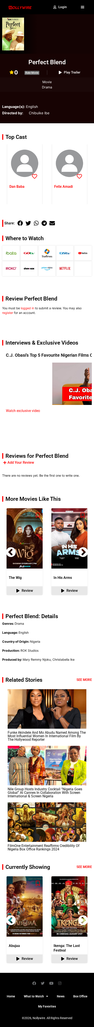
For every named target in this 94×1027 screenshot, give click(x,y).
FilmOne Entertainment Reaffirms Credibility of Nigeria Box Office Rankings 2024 (44, 847)
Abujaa (14, 946)
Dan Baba (16, 186)
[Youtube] (51, 983)
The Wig (15, 578)
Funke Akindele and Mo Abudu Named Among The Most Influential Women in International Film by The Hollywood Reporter (47, 736)
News (60, 996)
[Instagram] (60, 983)
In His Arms (63, 578)
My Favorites (47, 1006)
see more (84, 867)
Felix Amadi (63, 186)
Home (11, 996)
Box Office (80, 996)
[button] (82, 7)
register (7, 313)
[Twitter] (43, 983)
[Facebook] (34, 983)
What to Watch (34, 996)
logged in (27, 308)
